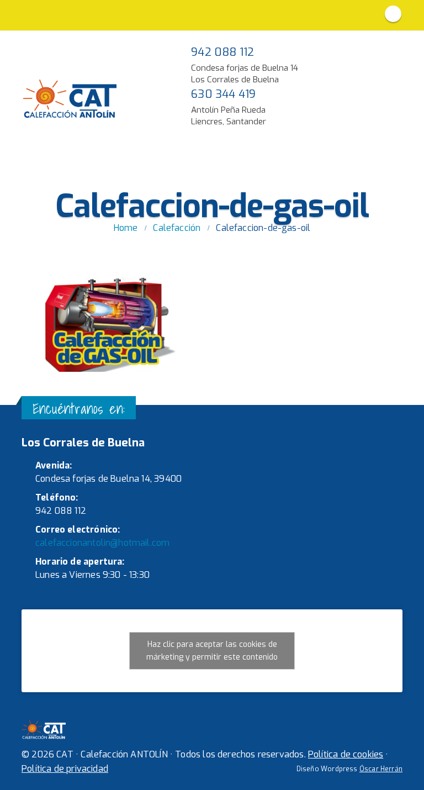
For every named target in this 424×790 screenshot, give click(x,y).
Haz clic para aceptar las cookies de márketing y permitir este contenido (212, 650)
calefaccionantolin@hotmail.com (102, 543)
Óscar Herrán (380, 769)
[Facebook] (393, 14)
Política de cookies (345, 754)
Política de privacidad (65, 769)
